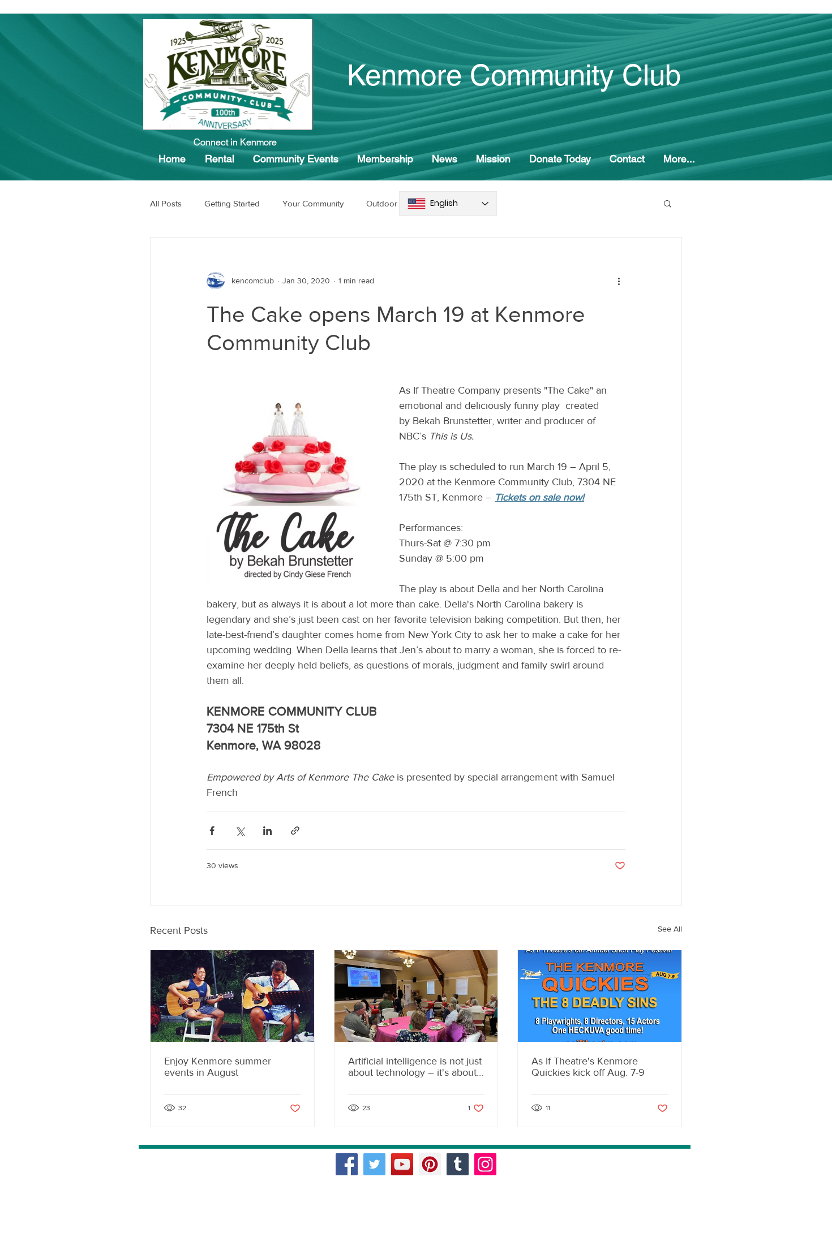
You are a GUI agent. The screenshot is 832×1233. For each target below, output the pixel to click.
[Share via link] (295, 830)
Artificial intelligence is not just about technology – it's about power (415, 1066)
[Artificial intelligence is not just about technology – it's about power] (416, 996)
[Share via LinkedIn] (267, 830)
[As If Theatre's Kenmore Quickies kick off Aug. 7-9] (599, 996)
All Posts (166, 203)
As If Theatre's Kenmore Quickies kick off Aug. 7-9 (588, 1066)
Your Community (313, 203)
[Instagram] (485, 1164)
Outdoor (381, 203)
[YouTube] (402, 1164)
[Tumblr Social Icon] (458, 1164)
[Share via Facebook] (212, 830)
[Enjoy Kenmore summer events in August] (232, 996)
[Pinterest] (430, 1164)
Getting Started (232, 203)
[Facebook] (347, 1164)
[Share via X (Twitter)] (239, 830)
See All (670, 928)
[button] (667, 203)
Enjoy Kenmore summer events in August (217, 1066)
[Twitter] (374, 1164)
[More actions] (618, 280)
